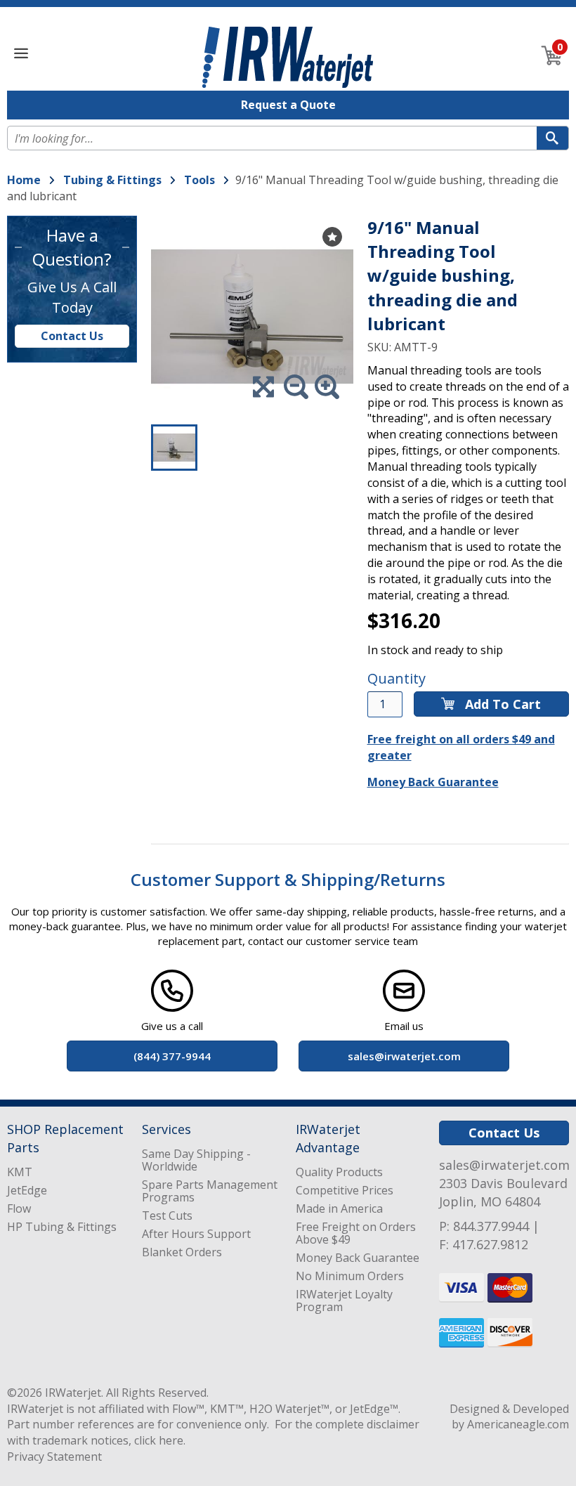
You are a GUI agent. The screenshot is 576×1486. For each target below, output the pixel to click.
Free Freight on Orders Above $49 (356, 1233)
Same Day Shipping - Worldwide (196, 1160)
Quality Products (339, 1172)
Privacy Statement (54, 1456)
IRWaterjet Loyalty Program (344, 1300)
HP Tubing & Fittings (62, 1226)
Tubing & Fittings (112, 180)
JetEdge (27, 1190)
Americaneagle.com (518, 1424)
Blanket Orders (182, 1252)
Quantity (396, 678)
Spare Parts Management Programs (209, 1191)
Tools (199, 180)
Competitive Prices (344, 1190)
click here (158, 1440)
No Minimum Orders (350, 1276)
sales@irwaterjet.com (504, 1164)
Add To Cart (501, 704)
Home (24, 180)
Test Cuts (167, 1215)
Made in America (339, 1208)
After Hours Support (196, 1233)
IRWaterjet (73, 1392)
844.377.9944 (491, 1226)
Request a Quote (288, 104)
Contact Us (72, 336)
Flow (19, 1208)
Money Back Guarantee (433, 782)
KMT (19, 1172)
